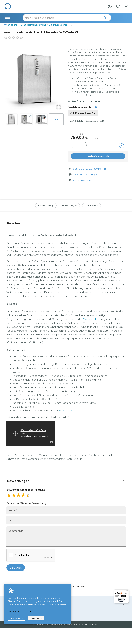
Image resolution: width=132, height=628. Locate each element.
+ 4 (56, 119)
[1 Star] (8, 495)
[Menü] (127, 591)
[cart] (126, 6)
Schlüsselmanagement (33, 24)
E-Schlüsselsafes (58, 24)
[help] (110, 6)
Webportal (89, 319)
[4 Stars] (23, 495)
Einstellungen (36, 618)
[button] (34, 80)
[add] (122, 145)
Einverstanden (16, 618)
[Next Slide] (57, 79)
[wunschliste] (118, 6)
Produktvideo (66, 410)
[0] (118, 6)
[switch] (121, 600)
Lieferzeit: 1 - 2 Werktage (85, 174)
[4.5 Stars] (27, 495)
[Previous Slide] (11, 79)
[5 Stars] (28, 495)
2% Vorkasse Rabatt (82, 180)
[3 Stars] (18, 495)
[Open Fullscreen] (58, 107)
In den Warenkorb (98, 156)
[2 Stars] (13, 495)
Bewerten (16, 567)
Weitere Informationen (20, 611)
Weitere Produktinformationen (84, 101)
